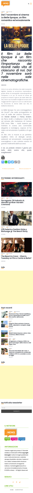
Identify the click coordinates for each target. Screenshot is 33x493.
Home (12, 489)
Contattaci (19, 489)
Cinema (3, 11)
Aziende (10, 330)
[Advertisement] (16, 287)
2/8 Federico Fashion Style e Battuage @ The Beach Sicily (14, 230)
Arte (10, 338)
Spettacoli (9, 11)
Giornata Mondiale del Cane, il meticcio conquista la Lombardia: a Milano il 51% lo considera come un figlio (20, 353)
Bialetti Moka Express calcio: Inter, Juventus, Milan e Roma (20, 334)
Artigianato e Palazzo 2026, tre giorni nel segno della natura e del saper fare (20, 342)
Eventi (10, 321)
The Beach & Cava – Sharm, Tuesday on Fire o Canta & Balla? (16, 257)
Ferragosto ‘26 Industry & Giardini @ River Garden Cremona (12, 202)
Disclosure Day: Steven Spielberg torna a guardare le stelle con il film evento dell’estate (19, 315)
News (14, 338)
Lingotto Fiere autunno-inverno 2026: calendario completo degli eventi (19, 325)
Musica (3, 197)
